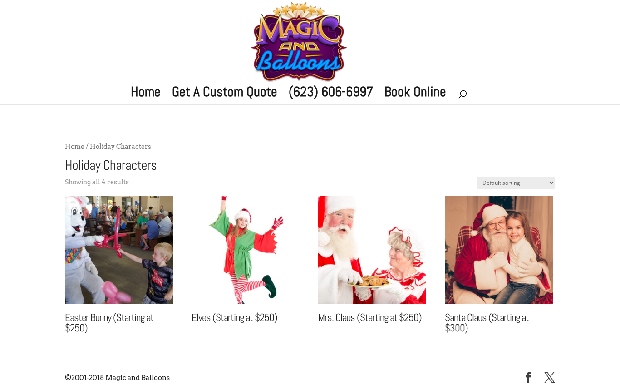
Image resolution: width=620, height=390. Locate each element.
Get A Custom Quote (224, 94)
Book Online (415, 94)
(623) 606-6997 (331, 94)
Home (146, 94)
